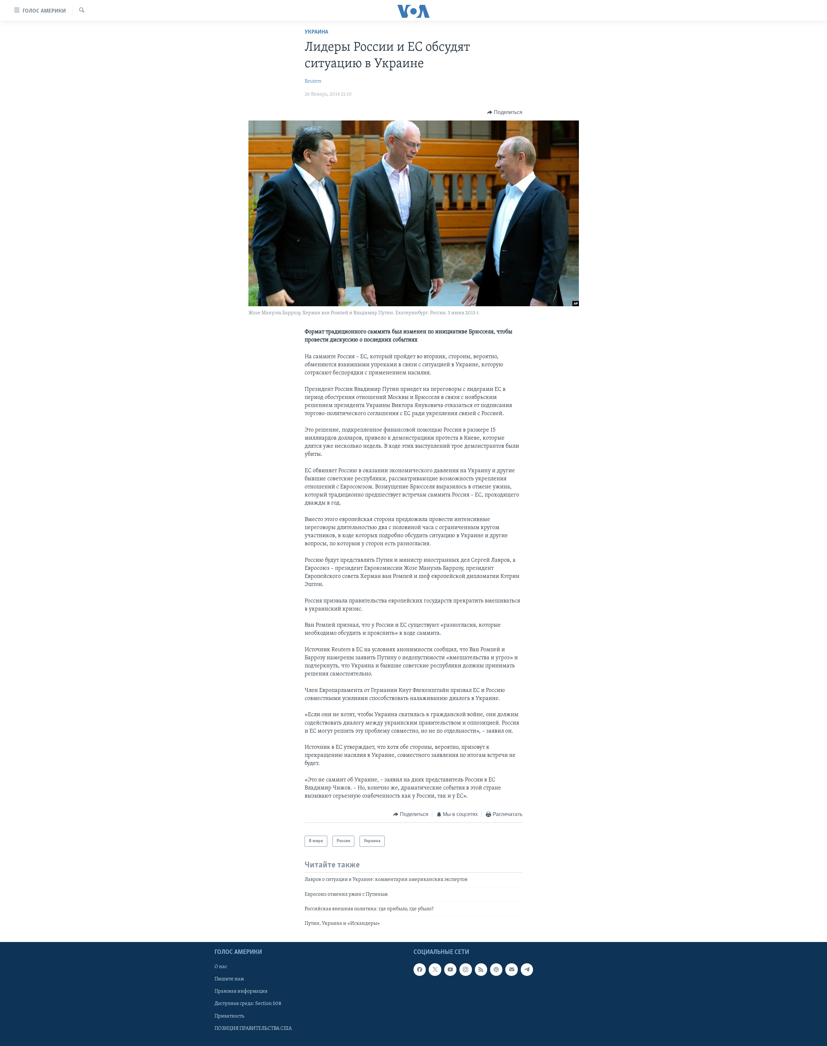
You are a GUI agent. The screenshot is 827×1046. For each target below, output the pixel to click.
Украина (316, 32)
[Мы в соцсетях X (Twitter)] (435, 969)
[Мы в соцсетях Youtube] (450, 969)
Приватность (229, 1016)
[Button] (504, 112)
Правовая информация (241, 991)
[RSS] (481, 969)
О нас (221, 966)
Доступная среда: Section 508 (248, 1003)
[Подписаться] (511, 969)
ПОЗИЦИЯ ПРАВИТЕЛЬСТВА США (253, 1028)
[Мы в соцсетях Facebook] (420, 969)
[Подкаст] (496, 969)
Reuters (313, 81)
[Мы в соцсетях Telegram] (527, 969)
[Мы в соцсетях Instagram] (465, 969)
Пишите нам (229, 979)
